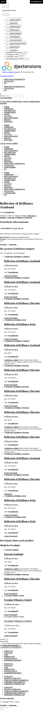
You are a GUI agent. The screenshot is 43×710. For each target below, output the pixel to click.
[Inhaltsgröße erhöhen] (26, 52)
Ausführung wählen (11, 360)
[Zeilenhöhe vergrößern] (23, 57)
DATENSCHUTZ (10, 658)
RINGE (7, 114)
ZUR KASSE (9, 81)
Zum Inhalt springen (6, 76)
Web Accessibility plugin (10, 72)
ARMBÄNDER (10, 112)
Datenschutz (4, 641)
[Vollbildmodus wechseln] (3, 707)
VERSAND (8, 676)
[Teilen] (5, 707)
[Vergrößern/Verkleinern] (1, 707)
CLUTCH (7, 116)
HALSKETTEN (10, 110)
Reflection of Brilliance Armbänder (20, 218)
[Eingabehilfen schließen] (7, 14)
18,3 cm (20, 228)
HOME (6, 107)
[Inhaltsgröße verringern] (23, 52)
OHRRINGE (8, 109)
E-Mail (2, 639)
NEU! (24, 216)
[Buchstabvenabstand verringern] (25, 59)
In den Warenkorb (10, 276)
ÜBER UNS (8, 651)
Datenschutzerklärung (10, 645)
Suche (2, 96)
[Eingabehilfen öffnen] (5, 5)
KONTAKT (8, 122)
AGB (6, 655)
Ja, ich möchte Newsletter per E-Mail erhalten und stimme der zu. (20, 644)
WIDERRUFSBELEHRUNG (14, 682)
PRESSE (7, 120)
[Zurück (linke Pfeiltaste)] (1, 709)
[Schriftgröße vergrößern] (23, 55)
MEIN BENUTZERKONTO (14, 79)
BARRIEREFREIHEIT (13, 660)
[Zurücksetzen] (4, 14)
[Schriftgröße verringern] (20, 55)
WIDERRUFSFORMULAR (14, 684)
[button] (21, 94)
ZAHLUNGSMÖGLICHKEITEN (16, 680)
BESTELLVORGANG (12, 678)
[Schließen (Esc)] (7, 707)
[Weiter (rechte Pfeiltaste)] (3, 709)
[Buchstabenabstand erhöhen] (28, 59)
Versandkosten (9, 212)
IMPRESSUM (9, 656)
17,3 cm (14, 228)
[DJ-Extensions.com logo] (21, 70)
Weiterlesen (8, 494)
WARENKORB (9, 167)
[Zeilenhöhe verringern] (19, 57)
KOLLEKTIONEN (11, 118)
